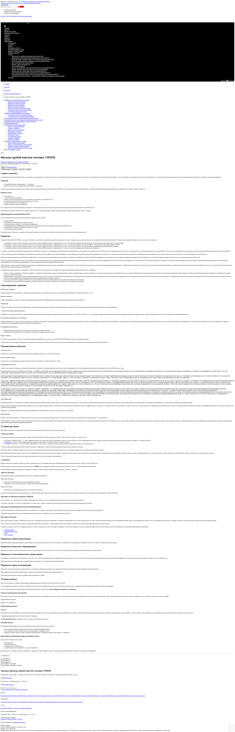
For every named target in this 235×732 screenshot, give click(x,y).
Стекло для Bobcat (14, 128)
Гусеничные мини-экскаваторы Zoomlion (21, 116)
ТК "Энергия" (8, 535)
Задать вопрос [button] (12, 167)
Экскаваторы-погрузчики (30, 118)
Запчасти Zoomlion (14, 138)
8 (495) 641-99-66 (6, 719)
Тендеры (10, 77)
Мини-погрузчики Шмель (16, 105)
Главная (6, 28)
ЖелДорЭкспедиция (10, 531)
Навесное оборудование (11, 33)
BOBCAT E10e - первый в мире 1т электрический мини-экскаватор (33, 59)
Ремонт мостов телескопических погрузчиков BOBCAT (29, 71)
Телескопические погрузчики (33, 120)
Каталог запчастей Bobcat (16, 126)
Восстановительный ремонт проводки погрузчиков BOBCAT (31, 72)
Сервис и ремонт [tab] (6, 169)
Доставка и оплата (14, 48)
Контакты (7, 39)
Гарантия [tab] (15, 169)
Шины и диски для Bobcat (16, 130)
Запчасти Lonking (13, 139)
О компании (12, 43)
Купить (3, 167)
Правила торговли (14, 53)
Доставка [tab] (22, 169)
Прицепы (15, 123)
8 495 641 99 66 (15, 16)
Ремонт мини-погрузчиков (16, 143)
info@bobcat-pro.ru (26, 16)
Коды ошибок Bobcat (18, 66)
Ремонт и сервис (21, 141)
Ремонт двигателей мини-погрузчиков (20, 148)
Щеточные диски (13, 135)
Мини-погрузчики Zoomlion (17, 102)
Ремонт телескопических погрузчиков (20, 144)
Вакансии (29, 708)
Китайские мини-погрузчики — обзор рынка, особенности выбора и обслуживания (38, 76)
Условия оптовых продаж (16, 49)
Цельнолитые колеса (14, 136)
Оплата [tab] (28, 169)
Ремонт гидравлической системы (18, 146)
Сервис (6, 36)
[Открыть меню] (28, 23)
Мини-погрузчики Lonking (16, 106)
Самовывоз (7, 442)
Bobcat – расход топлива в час (21, 64)
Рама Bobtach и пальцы (15, 133)
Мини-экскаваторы (24, 113)
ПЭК (6, 533)
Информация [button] (8, 41)
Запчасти (7, 34)
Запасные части (21, 125)
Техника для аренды (40, 696)
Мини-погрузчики (10, 31)
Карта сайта (21, 708)
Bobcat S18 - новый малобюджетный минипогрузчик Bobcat (30, 58)
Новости (7, 38)
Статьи (10, 54)
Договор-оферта (49, 702)
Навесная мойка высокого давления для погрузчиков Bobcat (30, 61)
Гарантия (11, 44)
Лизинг (10, 46)
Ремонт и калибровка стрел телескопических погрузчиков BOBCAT (33, 67)
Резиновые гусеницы (14, 131)
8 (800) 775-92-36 (17, 719)
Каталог (6, 30)
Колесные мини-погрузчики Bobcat (19, 108)
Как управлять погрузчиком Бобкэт (23, 63)
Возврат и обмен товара (15, 51)
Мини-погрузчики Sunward (16, 103)
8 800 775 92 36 (5, 16)
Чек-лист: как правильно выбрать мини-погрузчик (28, 56)
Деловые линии (9, 530)
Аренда (20, 702)
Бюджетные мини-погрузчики (17, 111)
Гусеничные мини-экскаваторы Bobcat (20, 115)
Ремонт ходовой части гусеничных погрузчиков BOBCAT (30, 69)
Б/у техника (17, 149)
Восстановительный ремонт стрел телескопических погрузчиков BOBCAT (35, 74)
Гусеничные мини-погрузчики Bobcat (20, 110)
